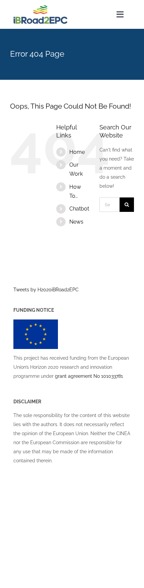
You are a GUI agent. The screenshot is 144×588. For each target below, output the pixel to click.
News (76, 222)
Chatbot (79, 208)
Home (77, 152)
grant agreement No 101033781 (89, 376)
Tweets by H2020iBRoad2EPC (46, 289)
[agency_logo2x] (40, 7)
